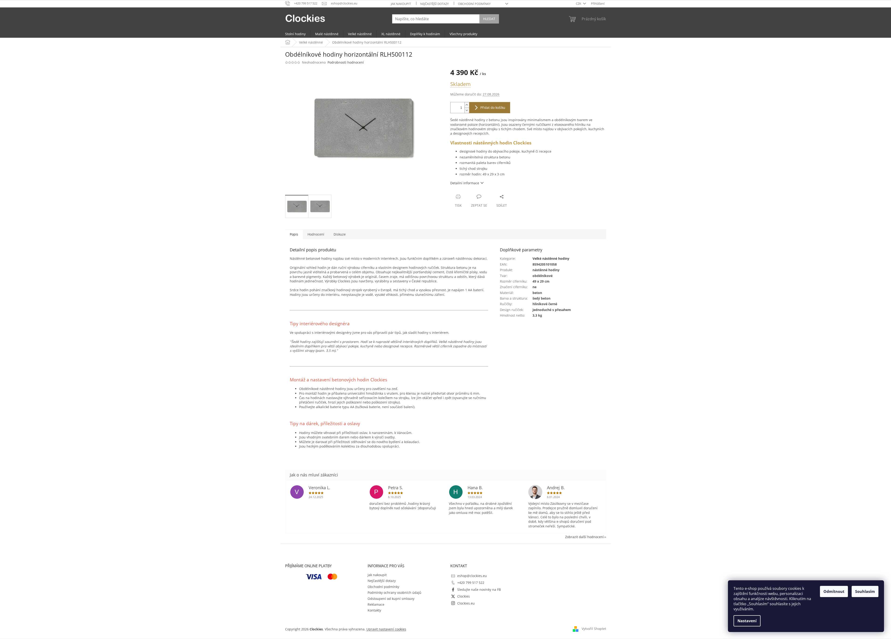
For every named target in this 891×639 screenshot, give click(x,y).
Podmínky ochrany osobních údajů (394, 592)
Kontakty (374, 610)
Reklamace (376, 604)
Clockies (463, 596)
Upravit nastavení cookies (386, 629)
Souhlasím (865, 591)
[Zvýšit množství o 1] (466, 105)
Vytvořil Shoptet (594, 628)
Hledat (489, 19)
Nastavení (747, 620)
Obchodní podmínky (474, 4)
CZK (579, 3)
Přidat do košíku (492, 107)
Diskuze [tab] (340, 234)
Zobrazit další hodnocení (584, 537)
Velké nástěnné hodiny (551, 258)
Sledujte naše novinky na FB (479, 589)
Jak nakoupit (401, 4)
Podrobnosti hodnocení (346, 62)
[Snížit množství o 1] (466, 110)
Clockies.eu (466, 603)
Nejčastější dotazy (434, 4)
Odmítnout (833, 591)
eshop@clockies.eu (472, 576)
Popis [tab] (294, 234)
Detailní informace (464, 183)
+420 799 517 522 (470, 582)
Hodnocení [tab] (315, 234)
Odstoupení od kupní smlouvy (391, 598)
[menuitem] (295, 34)
